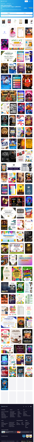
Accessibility (27, 424)
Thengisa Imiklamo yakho (4, 416)
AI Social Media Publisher (4, 423)
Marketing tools (12, 415)
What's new (2, 412)
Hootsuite (22, 424)
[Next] (32, 22)
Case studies (3, 413)
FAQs (26, 425)
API (25, 426)
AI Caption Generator (11, 426)
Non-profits (19, 416)
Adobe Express (18, 424)
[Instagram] (26, 406)
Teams (18, 414)
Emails (25, 13)
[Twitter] (28, 406)
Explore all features (12, 416)
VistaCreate (18, 423)
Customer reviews (3, 417)
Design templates (12, 411)
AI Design (2, 422)
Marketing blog (25, 414)
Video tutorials (25, 411)
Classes (24, 412)
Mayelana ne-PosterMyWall (4, 411)
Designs (9, 13)
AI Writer (2, 425)
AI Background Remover (12, 424)
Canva (17, 422)
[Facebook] (23, 406)
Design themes (12, 414)
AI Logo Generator (11, 425)
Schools (19, 415)
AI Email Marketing (3, 424)
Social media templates (13, 413)
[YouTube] (31, 406)
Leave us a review (3, 415)
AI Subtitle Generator (11, 422)
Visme (22, 422)
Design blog (24, 413)
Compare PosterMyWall (19, 420)
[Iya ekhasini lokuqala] (3, 1)
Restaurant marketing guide (26, 415)
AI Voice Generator (11, 423)
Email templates (12, 412)
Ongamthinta (27, 422)
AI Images (2, 426)
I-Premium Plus (20, 413)
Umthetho (26, 427)
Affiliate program (3, 414)
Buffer (22, 423)
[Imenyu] (32, 1)
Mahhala (19, 411)
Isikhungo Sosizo (27, 423)
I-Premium (19, 412)
